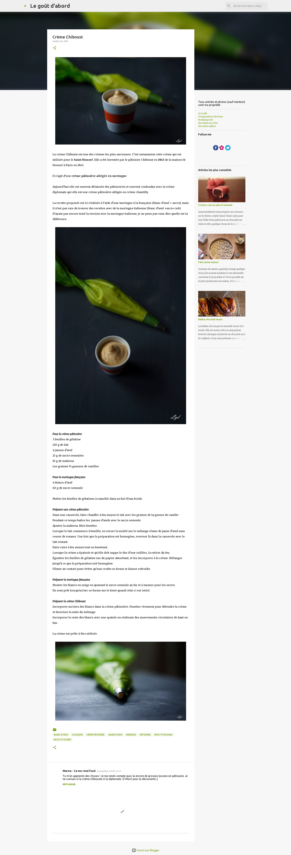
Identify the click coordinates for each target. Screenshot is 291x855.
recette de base (163, 735)
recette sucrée (62, 739)
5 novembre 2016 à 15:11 (109, 771)
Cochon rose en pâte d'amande (215, 205)
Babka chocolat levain (210, 319)
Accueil (202, 113)
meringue (131, 735)
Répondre (69, 784)
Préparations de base (210, 116)
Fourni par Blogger (147, 850)
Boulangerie (205, 119)
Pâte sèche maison (208, 262)
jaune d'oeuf (115, 735)
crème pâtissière (95, 735)
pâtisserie (145, 735)
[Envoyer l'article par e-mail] (55, 731)
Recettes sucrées (208, 122)
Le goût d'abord (50, 6)
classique (77, 735)
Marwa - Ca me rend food (79, 770)
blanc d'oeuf (61, 735)
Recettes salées (207, 126)
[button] (55, 48)
